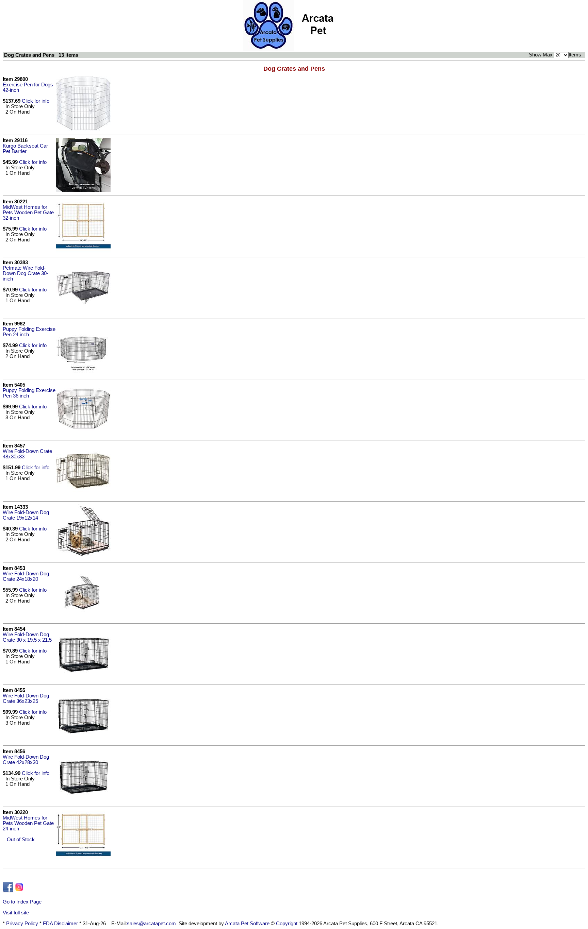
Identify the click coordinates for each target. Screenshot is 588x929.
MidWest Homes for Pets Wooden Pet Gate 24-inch (28, 823)
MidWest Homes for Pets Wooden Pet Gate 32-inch (28, 212)
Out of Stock (19, 839)
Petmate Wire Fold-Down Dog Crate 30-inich (25, 273)
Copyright (286, 923)
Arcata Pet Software (247, 923)
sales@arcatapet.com (151, 923)
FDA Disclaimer (60, 923)
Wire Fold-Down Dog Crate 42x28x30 (26, 759)
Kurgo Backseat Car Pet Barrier (25, 148)
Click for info (35, 101)
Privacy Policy (22, 923)
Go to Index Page (22, 902)
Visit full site (16, 912)
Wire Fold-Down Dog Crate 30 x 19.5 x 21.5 (27, 637)
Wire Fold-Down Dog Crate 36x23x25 (26, 698)
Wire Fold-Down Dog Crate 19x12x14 (26, 515)
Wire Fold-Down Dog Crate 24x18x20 (26, 576)
